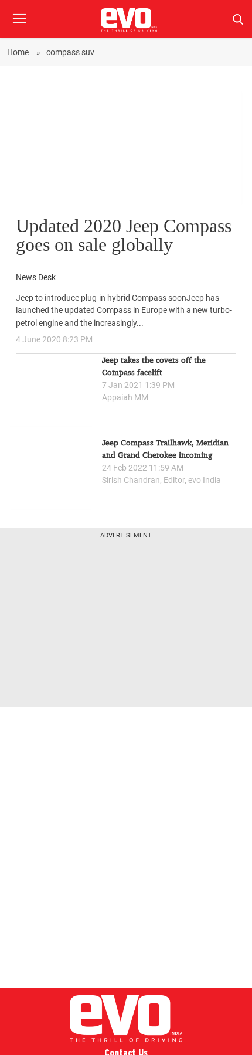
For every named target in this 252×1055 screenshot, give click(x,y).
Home (18, 52)
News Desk (36, 278)
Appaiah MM (125, 397)
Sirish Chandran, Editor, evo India (161, 480)
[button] (19, 27)
